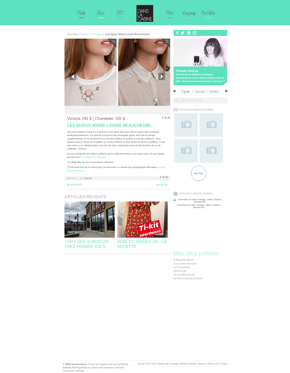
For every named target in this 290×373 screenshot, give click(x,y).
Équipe (186, 92)
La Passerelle (182, 267)
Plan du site (213, 364)
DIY (120, 13)
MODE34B (180, 271)
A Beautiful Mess (184, 259)
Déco (100, 13)
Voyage (189, 13)
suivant (160, 184)
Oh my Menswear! (184, 274)
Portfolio (208, 13)
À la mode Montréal (185, 263)
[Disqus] (117, 298)
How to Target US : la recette (141, 244)
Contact (214, 92)
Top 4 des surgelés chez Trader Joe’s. (86, 244)
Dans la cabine (144, 13)
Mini (169, 13)
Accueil (141, 364)
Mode (81, 13)
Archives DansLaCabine (188, 278)
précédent (76, 184)
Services (200, 92)
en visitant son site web (93, 157)
